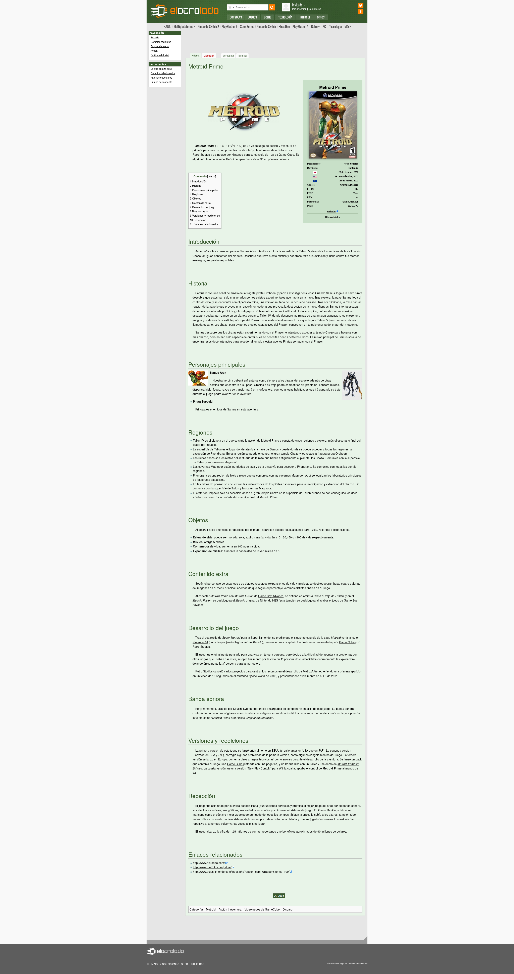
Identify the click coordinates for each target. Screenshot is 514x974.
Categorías (197, 909)
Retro (314, 26)
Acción (223, 909)
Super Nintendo (261, 637)
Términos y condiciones (163, 964)
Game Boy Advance (271, 596)
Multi (183, 26)
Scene (267, 17)
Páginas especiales (161, 77)
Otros (321, 17)
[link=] (315, 172)
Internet (305, 17)
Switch (266, 26)
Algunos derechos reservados (353, 963)
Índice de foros (167, 26)
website (331, 211)
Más (347, 26)
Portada (155, 37)
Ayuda (154, 50)
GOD (350, 205)
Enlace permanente (161, 82)
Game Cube (286, 154)
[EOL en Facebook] (355, 11)
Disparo (354, 184)
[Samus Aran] (198, 377)
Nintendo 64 (200, 642)
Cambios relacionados (163, 73)
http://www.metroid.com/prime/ (212, 867)
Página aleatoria (160, 46)
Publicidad (197, 964)
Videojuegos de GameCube (262, 909)
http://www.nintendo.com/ (209, 863)
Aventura (345, 184)
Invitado (297, 5)
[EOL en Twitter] (355, 5)
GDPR (184, 964)
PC (324, 26)
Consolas (236, 17)
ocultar (211, 176)
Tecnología (285, 17)
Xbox (247, 26)
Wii (356, 201)
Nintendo (353, 167)
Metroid (211, 909)
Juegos (252, 17)
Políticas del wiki (160, 55)
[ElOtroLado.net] (184, 11)
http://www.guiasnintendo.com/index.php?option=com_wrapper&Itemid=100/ (241, 872)
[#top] (279, 895)
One (284, 26)
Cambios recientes (161, 41)
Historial (242, 55)
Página (196, 55)
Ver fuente (228, 55)
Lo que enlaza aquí (161, 68)
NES (275, 600)
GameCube (348, 201)
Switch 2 (208, 26)
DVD (356, 205)
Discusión (209, 55)
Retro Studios (351, 163)
